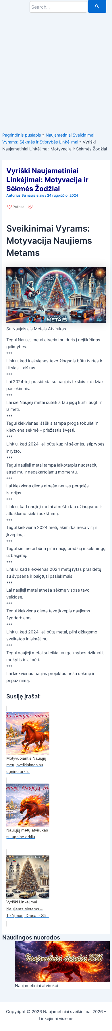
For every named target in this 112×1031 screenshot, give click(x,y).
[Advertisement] (56, 69)
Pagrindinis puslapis (21, 135)
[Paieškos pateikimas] (97, 6)
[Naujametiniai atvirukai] (62, 961)
